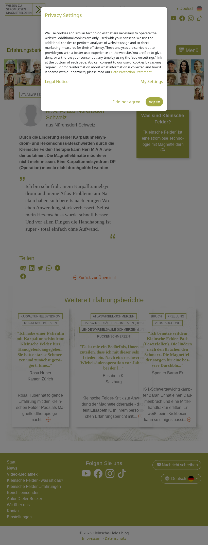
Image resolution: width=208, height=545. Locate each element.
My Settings (152, 81)
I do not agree (126, 102)
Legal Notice (56, 81)
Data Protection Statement (131, 72)
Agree (154, 102)
